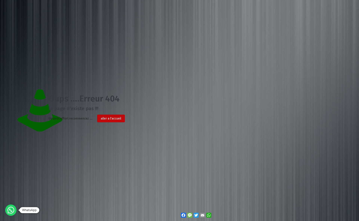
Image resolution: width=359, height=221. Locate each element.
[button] (10, 210)
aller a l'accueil (111, 118)
